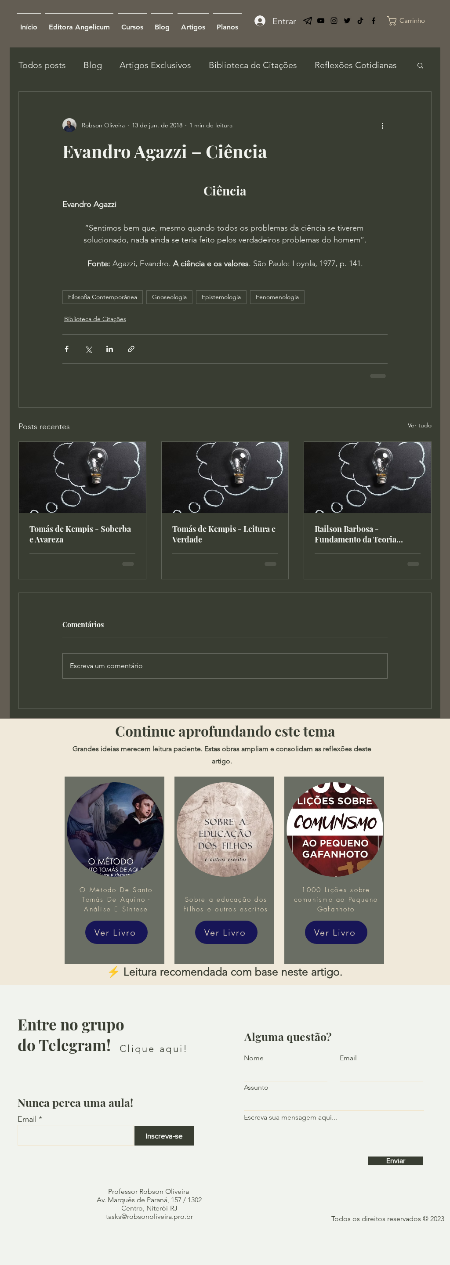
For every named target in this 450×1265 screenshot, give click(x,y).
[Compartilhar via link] (131, 349)
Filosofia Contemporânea (102, 297)
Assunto (256, 1087)
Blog (92, 65)
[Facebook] (373, 20)
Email (27, 1119)
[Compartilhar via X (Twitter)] (88, 349)
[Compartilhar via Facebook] (66, 349)
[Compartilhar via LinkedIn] (109, 349)
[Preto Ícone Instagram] (334, 20)
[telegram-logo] (307, 20)
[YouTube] (320, 20)
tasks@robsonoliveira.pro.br (149, 1216)
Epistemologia (221, 297)
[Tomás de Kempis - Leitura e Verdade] (225, 477)
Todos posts (42, 65)
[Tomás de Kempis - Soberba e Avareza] (82, 477)
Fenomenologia (277, 297)
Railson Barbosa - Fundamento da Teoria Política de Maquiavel (355, 534)
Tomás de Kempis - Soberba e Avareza (80, 534)
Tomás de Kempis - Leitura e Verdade (224, 534)
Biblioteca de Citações (253, 65)
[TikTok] (360, 20)
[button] (420, 65)
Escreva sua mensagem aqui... (290, 1117)
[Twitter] (347, 20)
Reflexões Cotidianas (356, 65)
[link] (413, 20)
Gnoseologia (169, 297)
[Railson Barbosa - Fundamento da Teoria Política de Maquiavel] (367, 477)
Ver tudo (420, 425)
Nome (254, 1058)
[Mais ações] (382, 125)
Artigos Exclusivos (155, 65)
